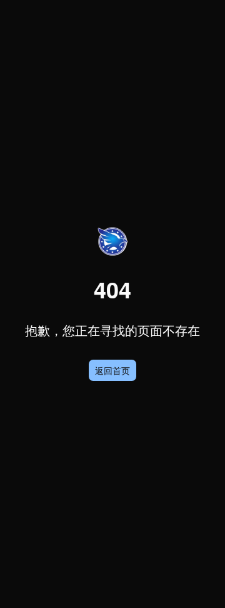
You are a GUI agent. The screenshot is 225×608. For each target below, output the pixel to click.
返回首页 (112, 370)
